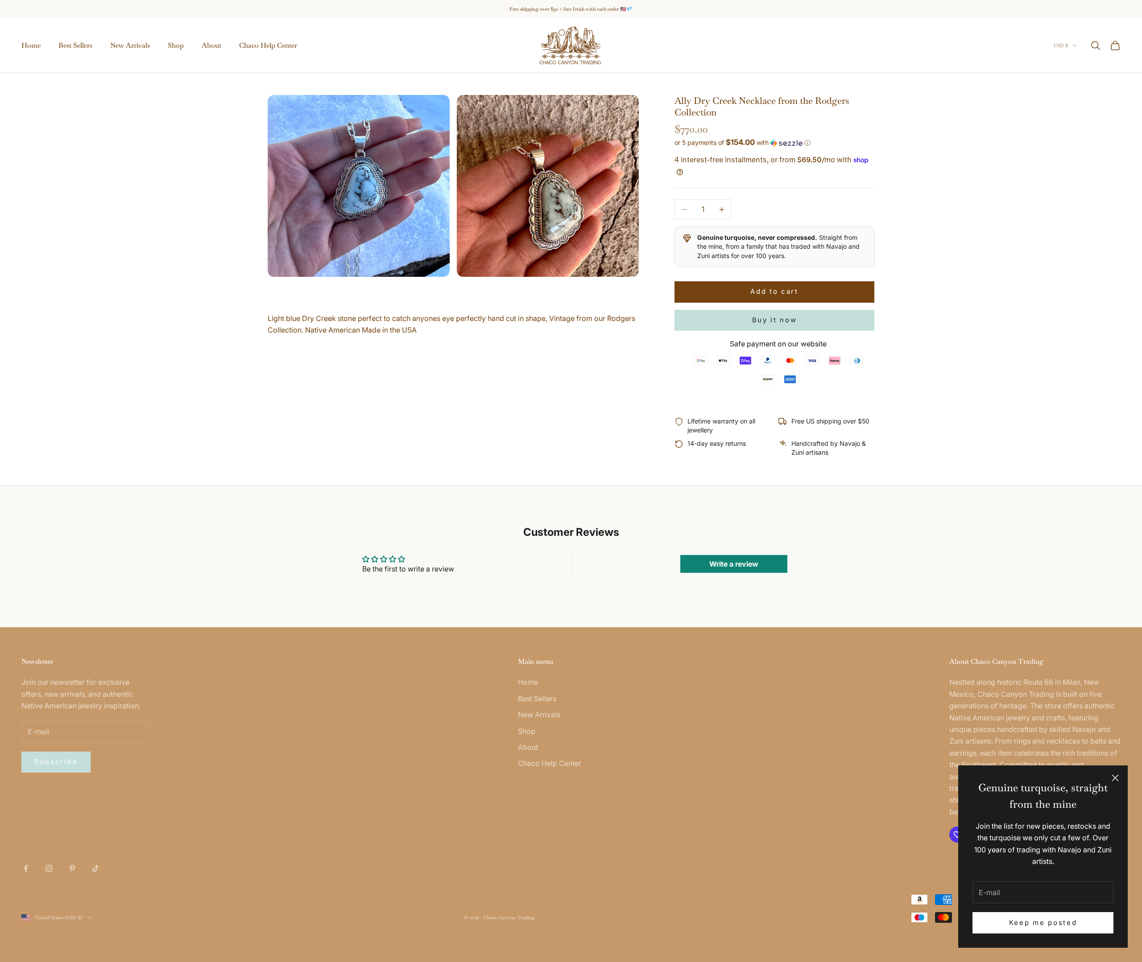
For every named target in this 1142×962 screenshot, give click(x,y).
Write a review (733, 563)
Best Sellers (75, 45)
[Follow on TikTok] (95, 868)
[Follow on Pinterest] (72, 868)
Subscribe (56, 761)
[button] (774, 142)
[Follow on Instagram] (49, 868)
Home (31, 45)
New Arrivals (130, 45)
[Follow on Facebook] (25, 868)
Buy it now (774, 320)
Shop (176, 45)
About (211, 45)
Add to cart (774, 291)
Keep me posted (1043, 922)
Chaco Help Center (268, 45)
